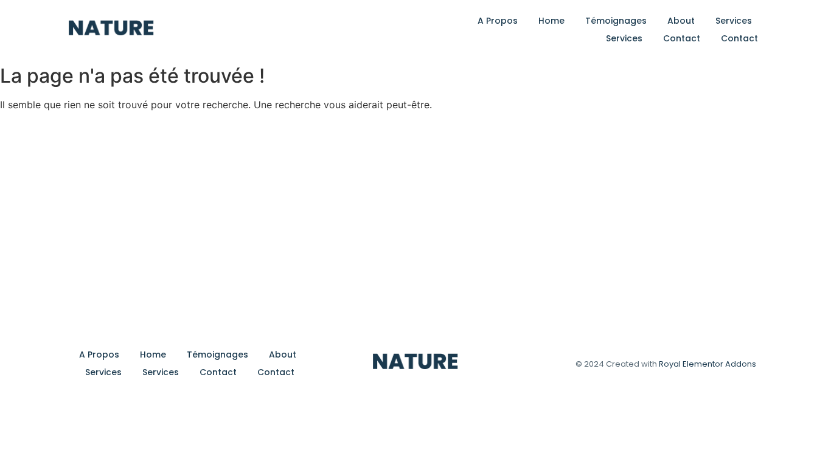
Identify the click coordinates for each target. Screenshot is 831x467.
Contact (681, 38)
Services (733, 21)
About (681, 21)
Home (551, 21)
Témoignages (616, 21)
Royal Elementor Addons (707, 364)
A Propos (498, 21)
